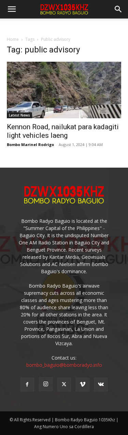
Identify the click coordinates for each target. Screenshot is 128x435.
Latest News (19, 115)
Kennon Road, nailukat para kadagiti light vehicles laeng (63, 131)
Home (13, 39)
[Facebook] (27, 384)
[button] (118, 9)
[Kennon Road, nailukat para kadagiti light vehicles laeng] (64, 90)
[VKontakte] (101, 384)
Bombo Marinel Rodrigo (30, 144)
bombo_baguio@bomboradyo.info (64, 365)
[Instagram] (46, 384)
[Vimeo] (82, 384)
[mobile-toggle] (12, 9)
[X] (64, 384)
